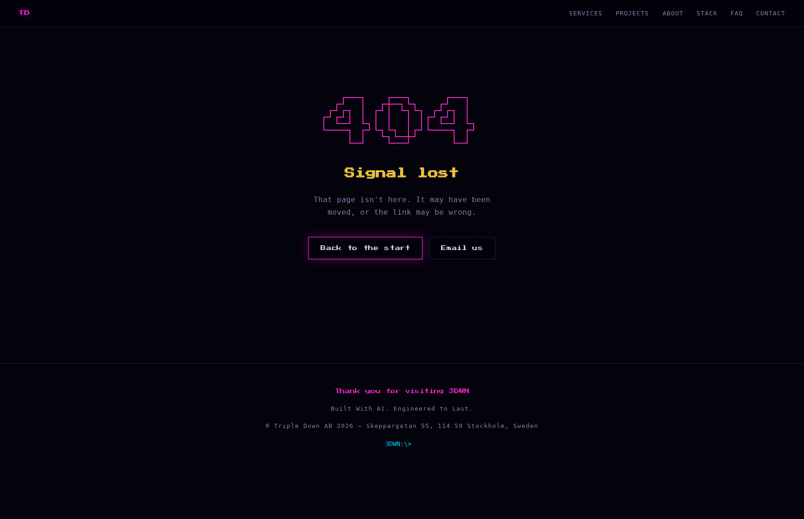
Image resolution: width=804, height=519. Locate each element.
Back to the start (365, 247)
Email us (462, 247)
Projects (632, 13)
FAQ (736, 13)
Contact (770, 13)
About (673, 13)
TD (25, 13)
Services (586, 13)
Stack (707, 13)
